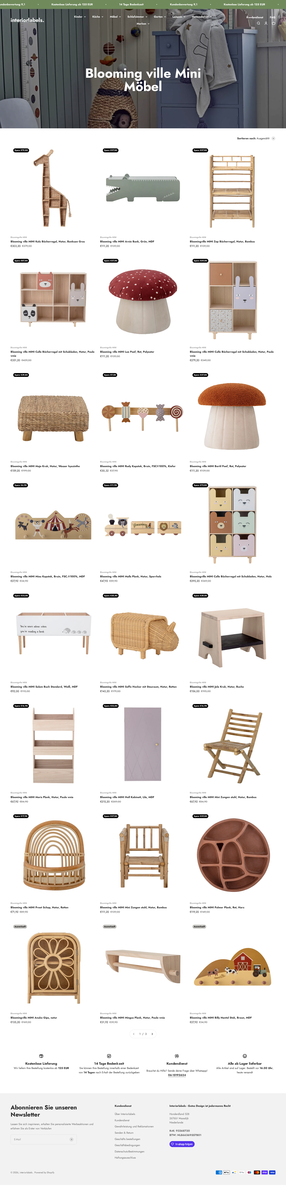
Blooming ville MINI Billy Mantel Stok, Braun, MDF (221, 1018)
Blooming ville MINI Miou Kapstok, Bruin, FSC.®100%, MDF (48, 576)
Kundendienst (254, 17)
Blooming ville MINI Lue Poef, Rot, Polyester (127, 352)
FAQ (272, 17)
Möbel (114, 17)
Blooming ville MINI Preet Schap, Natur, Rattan (39, 907)
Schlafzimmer (135, 17)
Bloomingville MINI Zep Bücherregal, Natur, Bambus (222, 241)
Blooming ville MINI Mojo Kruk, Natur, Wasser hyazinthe (45, 466)
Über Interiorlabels (125, 1114)
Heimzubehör (200, 17)
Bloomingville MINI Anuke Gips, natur (34, 1018)
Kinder (78, 17)
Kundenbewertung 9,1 (158, 4)
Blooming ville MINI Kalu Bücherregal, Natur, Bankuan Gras (48, 241)
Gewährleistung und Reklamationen (134, 1126)
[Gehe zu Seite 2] (152, 1034)
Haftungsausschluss (125, 1158)
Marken (141, 23)
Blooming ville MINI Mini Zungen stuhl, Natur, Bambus (223, 797)
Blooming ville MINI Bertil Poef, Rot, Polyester (218, 466)
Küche (96, 17)
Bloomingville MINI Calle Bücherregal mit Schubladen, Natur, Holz (231, 576)
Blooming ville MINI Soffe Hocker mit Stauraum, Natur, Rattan (138, 687)
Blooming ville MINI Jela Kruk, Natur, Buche (217, 687)
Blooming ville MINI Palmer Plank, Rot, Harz (217, 907)
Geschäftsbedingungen (127, 1145)
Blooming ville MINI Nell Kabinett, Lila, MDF (127, 797)
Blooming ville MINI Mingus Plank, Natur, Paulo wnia (132, 1018)
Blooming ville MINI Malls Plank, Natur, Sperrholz (130, 576)
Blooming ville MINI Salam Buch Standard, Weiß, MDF (44, 687)
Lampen (177, 17)
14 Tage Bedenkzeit (106, 4)
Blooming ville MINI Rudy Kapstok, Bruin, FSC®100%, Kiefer (138, 466)
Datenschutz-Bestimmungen (129, 1151)
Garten (158, 17)
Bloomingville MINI (19, 237)
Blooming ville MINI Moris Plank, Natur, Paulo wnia (42, 797)
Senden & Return (124, 1133)
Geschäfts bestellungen (127, 1139)
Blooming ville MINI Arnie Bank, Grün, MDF (127, 241)
